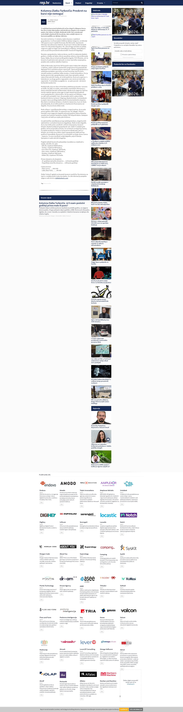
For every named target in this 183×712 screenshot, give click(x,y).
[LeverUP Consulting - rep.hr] (88, 644)
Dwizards (63, 681)
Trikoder (103, 585)
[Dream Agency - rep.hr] (68, 580)
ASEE (82, 586)
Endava (42, 490)
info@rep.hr (130, 684)
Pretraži (115, 3)
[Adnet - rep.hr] (126, 646)
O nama (99, 3)
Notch (122, 522)
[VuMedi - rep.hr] (128, 581)
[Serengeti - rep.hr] (88, 516)
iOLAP (42, 681)
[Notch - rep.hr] (128, 517)
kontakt (52, 23)
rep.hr (45, 3)
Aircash (62, 649)
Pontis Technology (47, 585)
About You (63, 554)
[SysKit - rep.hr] (128, 550)
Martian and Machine (108, 681)
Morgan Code (45, 554)
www (49, 23)
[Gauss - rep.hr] (108, 612)
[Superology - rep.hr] (88, 548)
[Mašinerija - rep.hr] (44, 646)
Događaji (88, 3)
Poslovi (78, 3)
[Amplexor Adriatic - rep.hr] (108, 486)
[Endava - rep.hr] (48, 486)
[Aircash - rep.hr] (68, 643)
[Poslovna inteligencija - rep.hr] (68, 612)
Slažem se (124, 709)
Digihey (42, 522)
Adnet (122, 650)
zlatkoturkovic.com (61, 178)
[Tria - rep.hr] (88, 613)
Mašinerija (44, 650)
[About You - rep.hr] (68, 548)
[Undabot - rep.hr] (128, 486)
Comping (103, 554)
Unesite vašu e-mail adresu (123, 51)
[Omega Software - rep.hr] (108, 643)
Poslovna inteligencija (68, 617)
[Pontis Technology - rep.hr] (48, 581)
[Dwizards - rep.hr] (63, 677)
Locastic (103, 522)
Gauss (102, 617)
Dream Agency (65, 585)
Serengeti (83, 522)
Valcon (122, 617)
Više (41, 502)
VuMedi (123, 585)
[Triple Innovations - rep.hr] (88, 484)
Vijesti (66, 3)
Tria (81, 617)
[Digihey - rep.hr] (48, 517)
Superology (84, 554)
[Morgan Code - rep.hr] (48, 548)
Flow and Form (45, 617)
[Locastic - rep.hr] (108, 517)
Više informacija (136, 709)
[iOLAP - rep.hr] (48, 675)
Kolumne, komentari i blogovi (49, 16)
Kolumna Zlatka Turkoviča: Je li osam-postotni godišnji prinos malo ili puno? (62, 204)
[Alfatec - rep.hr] (88, 676)
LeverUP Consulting (87, 649)
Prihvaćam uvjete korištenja (129, 54)
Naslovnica (57, 3)
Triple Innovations (87, 490)
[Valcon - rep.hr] (128, 612)
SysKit (122, 554)
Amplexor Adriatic (107, 490)
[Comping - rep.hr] (108, 550)
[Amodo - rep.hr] (68, 485)
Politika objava (51, 21)
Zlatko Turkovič (54, 20)
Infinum (63, 522)
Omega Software (106, 649)
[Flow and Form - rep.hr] (48, 611)
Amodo (62, 490)
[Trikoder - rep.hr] (108, 579)
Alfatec (82, 681)
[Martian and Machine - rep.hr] (108, 676)
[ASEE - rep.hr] (88, 582)
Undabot (123, 490)
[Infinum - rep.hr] (68, 514)
